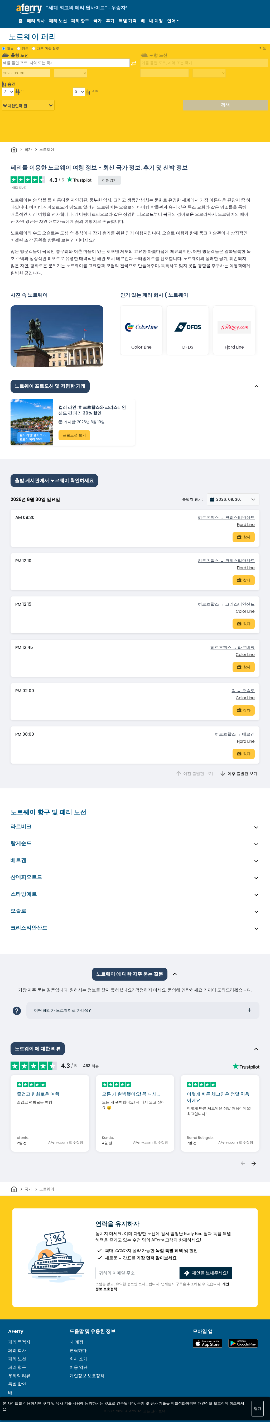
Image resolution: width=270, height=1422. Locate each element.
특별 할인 (17, 1384)
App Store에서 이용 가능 (207, 1343)
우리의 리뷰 (19, 1376)
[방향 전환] (133, 63)
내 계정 (156, 20)
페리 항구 (80, 20)
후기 (110, 20)
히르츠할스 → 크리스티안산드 (226, 517)
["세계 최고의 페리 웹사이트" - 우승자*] (29, 9)
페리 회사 (36, 20)
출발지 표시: (192, 499)
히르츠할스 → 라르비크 (232, 647)
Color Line (245, 611)
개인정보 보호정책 (87, 1376)
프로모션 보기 (74, 435)
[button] (173, 21)
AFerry (15, 1331)
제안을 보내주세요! (210, 1273)
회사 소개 (79, 1359)
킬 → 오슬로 (243, 691)
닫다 (257, 1408)
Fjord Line (246, 524)
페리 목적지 (19, 1342)
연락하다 (78, 1350)
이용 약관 (79, 1367)
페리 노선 (58, 20)
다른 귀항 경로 (48, 49)
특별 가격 (128, 20)
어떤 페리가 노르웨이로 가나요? (62, 1010)
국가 (97, 20)
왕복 (10, 49)
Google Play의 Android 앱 (243, 1343)
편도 (25, 49)
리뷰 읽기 (109, 180)
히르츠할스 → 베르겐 (235, 734)
